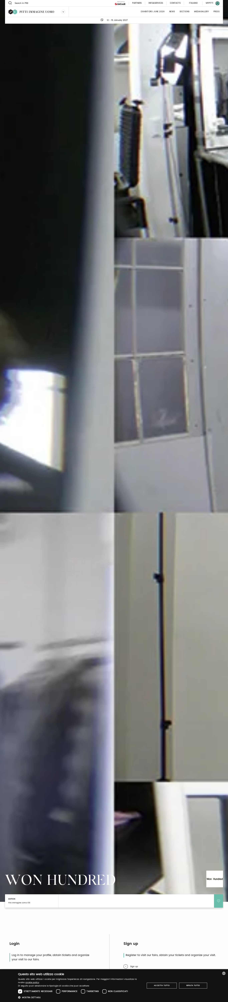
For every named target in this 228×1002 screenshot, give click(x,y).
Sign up (134, 966)
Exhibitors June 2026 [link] (153, 11)
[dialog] (114, 985)
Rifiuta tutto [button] (193, 985)
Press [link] (216, 11)
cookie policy (32, 982)
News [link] (172, 11)
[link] (210, 3)
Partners (137, 3)
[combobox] (223, 973)
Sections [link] (185, 11)
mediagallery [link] (201, 11)
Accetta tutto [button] (162, 985)
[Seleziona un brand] (63, 12)
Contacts (175, 3)
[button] (80, 997)
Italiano (193, 3)
